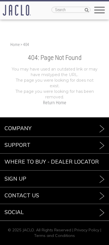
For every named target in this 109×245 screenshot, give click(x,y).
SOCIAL (14, 212)
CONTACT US (21, 195)
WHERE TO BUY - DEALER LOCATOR (51, 161)
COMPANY (18, 128)
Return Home (54, 102)
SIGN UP (15, 178)
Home (15, 44)
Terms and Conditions (54, 235)
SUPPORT (17, 145)
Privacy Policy (86, 229)
